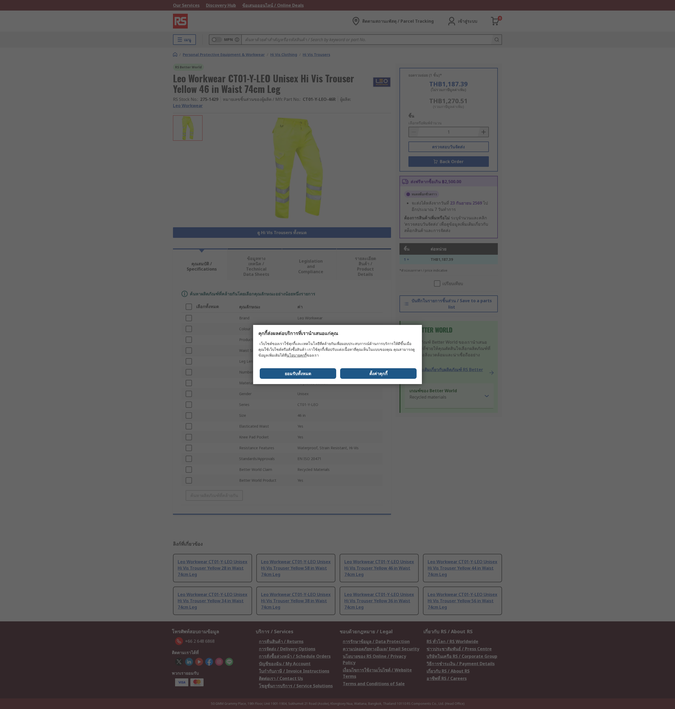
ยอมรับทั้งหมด (298, 373)
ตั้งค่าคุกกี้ (378, 373)
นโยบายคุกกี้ (297, 355)
